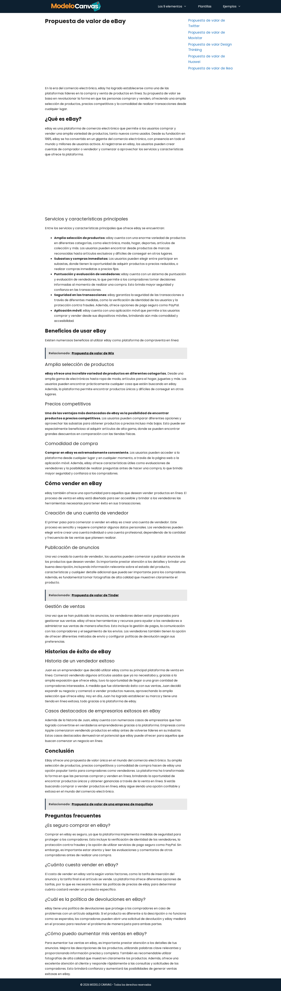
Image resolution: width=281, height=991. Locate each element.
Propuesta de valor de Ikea (210, 68)
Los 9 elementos (170, 6)
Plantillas (204, 6)
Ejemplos (229, 6)
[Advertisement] (115, 57)
